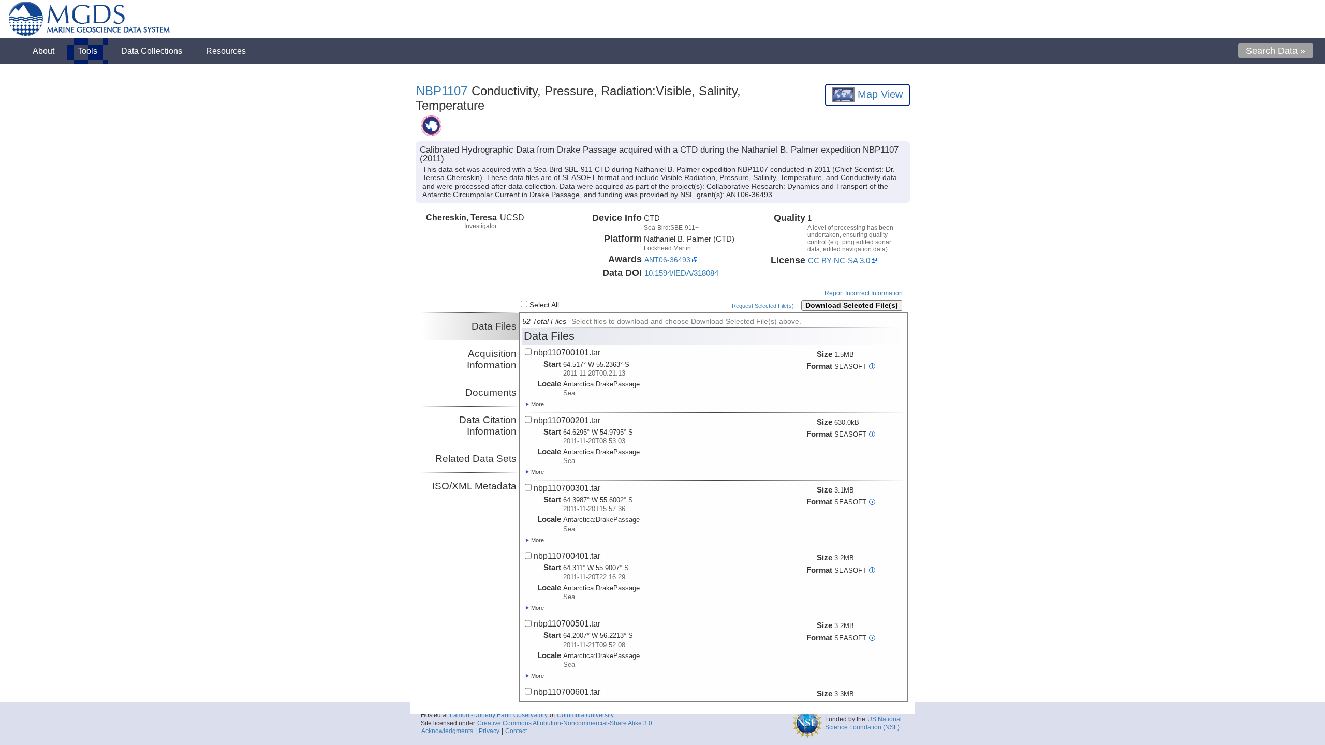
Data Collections (151, 50)
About (43, 50)
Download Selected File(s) (851, 305)
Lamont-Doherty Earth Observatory (493, 737)
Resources (226, 50)
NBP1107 (441, 91)
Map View (879, 94)
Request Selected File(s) (763, 306)
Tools (87, 50)
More (536, 404)
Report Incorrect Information (864, 293)
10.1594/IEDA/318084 (681, 273)
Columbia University (580, 737)
